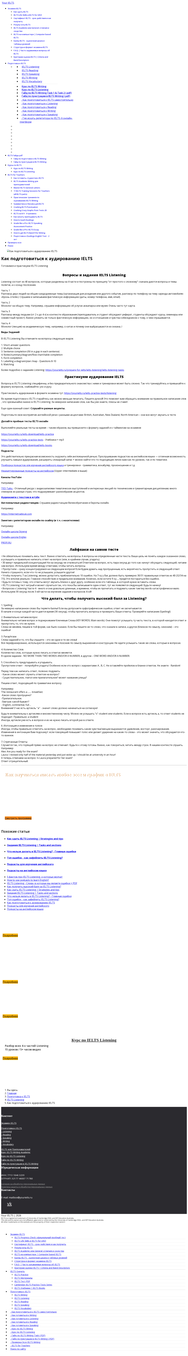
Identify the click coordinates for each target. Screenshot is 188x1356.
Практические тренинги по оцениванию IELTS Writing (26, 199)
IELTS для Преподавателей (15, 1149)
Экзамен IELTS (14, 8)
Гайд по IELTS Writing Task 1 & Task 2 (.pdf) (47, 92)
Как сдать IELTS (21, 11)
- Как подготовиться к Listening (39, 103)
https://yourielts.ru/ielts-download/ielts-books (26, 445)
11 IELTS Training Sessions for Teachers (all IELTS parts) (32, 192)
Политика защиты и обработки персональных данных (26, 1186)
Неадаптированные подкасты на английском (27, 470)
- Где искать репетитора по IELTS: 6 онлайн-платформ (46, 120)
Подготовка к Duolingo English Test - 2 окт (31, 238)
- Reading (6, 1134)
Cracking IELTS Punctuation (26, 207)
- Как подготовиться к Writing (38, 110)
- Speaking (6, 1137)
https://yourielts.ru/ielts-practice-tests (22, 439)
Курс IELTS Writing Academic (15, 1152)
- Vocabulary (7, 1144)
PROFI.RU (6, 542)
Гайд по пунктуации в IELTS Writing (30, 162)
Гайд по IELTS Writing (94, 963)
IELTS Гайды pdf (15, 155)
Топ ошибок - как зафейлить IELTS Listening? (35, 857)
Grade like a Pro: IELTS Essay (26, 229)
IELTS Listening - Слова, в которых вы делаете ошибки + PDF (42, 883)
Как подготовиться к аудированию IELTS (31, 902)
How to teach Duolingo (24, 220)
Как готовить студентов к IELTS (29, 178)
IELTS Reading (30, 70)
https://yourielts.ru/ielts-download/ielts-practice (27, 434)
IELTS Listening (30, 66)
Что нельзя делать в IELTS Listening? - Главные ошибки (41, 851)
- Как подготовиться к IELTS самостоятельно (47, 99)
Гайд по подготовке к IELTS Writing (30, 158)
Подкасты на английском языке (27, 870)
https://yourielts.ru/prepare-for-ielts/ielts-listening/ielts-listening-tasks (84, 370)
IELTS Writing (29, 77)
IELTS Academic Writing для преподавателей (26, 183)
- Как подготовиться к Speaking (39, 114)
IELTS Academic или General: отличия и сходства (31, 29)
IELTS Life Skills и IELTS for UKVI (28, 15)
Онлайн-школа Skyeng (14, 531)
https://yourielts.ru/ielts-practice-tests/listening (90, 393)
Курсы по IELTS (15, 165)
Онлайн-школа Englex (13, 537)
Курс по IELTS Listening (35, 89)
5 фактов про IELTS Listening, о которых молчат (35, 876)
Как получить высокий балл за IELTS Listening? (34, 886)
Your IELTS (8, 2)
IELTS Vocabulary (32, 81)
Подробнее (10, 935)
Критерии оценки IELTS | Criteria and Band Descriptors (31, 58)
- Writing (5, 1141)
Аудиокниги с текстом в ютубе (20, 497)
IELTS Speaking (31, 74)
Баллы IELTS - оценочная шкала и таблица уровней (29, 42)
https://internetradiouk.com (16, 514)
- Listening (6, 1131)
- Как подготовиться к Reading (38, 107)
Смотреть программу (18, 818)
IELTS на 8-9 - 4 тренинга (25, 213)
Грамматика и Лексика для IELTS (29, 203)
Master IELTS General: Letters (27, 187)
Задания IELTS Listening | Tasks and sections (34, 845)
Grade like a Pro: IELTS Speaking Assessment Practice (28, 225)
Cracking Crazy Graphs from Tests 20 (30, 210)
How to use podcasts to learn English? (28, 880)
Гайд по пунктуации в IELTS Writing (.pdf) (46, 96)
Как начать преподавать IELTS (28, 216)
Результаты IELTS (22, 24)
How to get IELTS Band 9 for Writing (29, 233)
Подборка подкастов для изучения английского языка (32, 465)
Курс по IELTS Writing (34, 86)
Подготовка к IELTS (17, 63)
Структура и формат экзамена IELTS (31, 47)
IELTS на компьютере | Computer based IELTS (32, 36)
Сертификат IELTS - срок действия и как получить (32, 20)
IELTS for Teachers (16, 174)
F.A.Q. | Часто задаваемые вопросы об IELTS (32, 52)
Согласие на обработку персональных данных (23, 1184)
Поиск (10, 245)
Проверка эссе (14, 242)
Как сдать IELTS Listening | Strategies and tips (35, 838)
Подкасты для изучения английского (30, 864)
